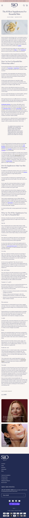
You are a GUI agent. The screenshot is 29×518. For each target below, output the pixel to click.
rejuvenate (10, 202)
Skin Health (5, 391)
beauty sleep (9, 161)
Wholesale (3, 469)
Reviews (3, 467)
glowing (25, 172)
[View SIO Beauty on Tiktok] (13, 501)
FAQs (2, 465)
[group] (14, 1)
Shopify (20, 510)
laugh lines (16, 68)
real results (18, 108)
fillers (15, 49)
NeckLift (9, 149)
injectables (23, 49)
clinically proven (7, 108)
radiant (19, 45)
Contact (3, 463)
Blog (2, 471)
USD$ (14, 508)
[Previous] (1, 1)
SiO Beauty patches (5, 104)
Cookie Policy (4, 478)
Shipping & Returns (5, 480)
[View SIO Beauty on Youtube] (19, 501)
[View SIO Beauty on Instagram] (10, 501)
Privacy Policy (4, 477)
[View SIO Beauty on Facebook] (16, 501)
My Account (4, 482)
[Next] (27, 1)
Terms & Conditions (5, 475)
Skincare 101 (10, 391)
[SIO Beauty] (14, 5)
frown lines (10, 68)
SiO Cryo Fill (17, 155)
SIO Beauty (12, 510)
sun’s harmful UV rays (12, 246)
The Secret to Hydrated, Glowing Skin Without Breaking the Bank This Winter (13, 417)
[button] (24, 5)
